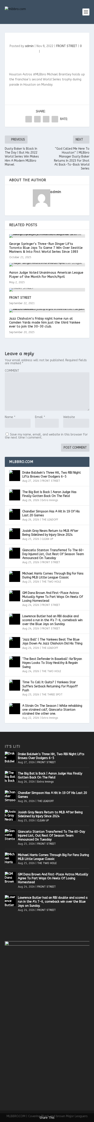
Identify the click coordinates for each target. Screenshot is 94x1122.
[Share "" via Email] (46, 119)
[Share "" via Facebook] (28, 119)
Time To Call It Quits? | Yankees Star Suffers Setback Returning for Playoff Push (50, 686)
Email (40, 417)
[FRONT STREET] (47, 290)
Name (10, 417)
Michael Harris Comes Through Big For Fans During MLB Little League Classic (53, 575)
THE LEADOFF (50, 519)
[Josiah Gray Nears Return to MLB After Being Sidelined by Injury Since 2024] (14, 533)
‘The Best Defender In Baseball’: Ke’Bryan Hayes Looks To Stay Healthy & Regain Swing (52, 663)
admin (29, 46)
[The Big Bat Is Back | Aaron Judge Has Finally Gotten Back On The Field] (14, 495)
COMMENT (12, 371)
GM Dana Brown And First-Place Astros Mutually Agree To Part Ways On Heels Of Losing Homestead (52, 597)
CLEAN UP (47, 539)
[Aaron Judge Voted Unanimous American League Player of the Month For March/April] (47, 264)
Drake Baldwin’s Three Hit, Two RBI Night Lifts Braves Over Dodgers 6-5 (51, 474)
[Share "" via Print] (54, 119)
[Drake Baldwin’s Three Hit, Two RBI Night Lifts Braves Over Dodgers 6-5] (14, 475)
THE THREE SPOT (52, 694)
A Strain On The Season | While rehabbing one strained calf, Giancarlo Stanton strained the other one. (52, 709)
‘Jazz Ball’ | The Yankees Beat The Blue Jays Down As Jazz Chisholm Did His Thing (52, 641)
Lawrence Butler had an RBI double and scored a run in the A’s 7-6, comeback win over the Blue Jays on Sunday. (52, 620)
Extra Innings (50, 500)
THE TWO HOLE (51, 581)
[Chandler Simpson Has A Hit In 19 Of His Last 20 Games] (14, 514)
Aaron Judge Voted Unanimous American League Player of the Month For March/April (46, 274)
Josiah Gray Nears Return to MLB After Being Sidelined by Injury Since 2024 (50, 533)
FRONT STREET (66, 46)
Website (69, 417)
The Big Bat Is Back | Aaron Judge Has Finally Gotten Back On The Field (49, 494)
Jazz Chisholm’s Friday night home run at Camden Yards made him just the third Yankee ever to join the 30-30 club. (44, 322)
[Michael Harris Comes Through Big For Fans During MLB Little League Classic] (14, 576)
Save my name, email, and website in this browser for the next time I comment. (46, 436)
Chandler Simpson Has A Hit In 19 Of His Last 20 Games (51, 513)
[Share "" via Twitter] (37, 119)
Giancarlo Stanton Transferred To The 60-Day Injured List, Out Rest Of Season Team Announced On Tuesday (53, 554)
